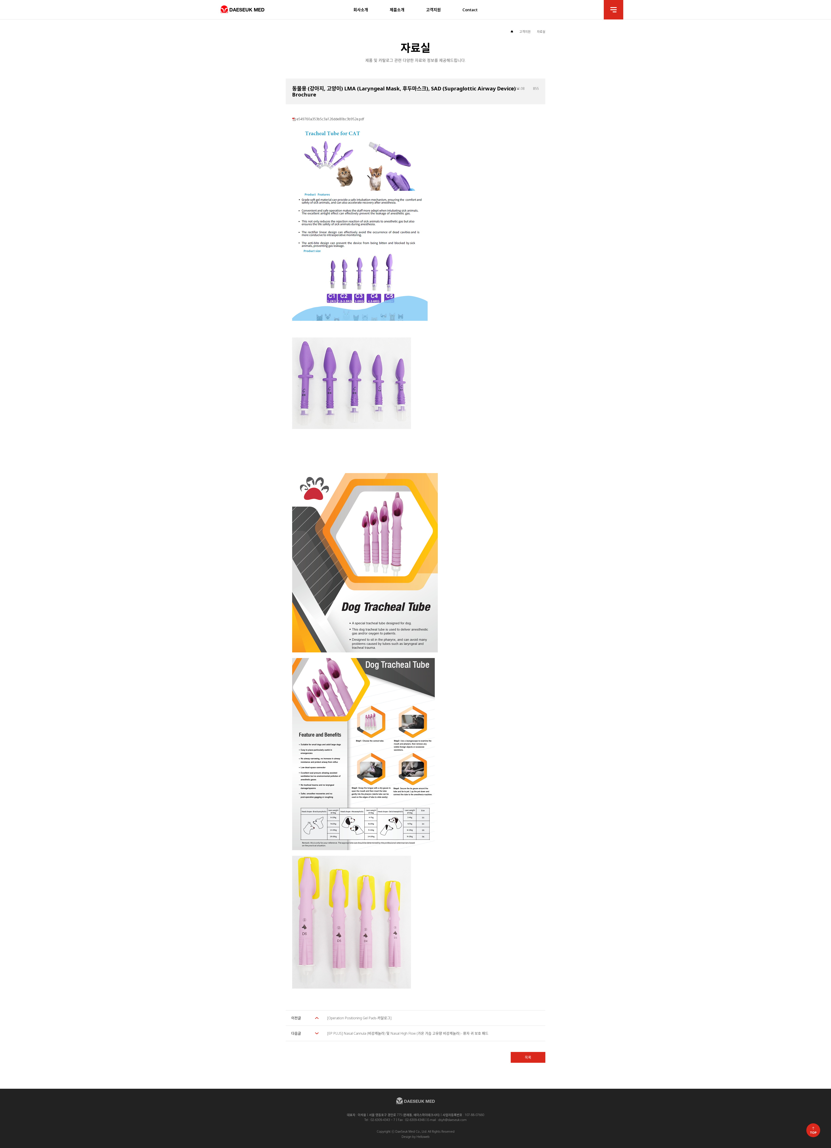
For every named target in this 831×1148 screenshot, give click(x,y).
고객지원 (525, 31)
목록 (528, 1057)
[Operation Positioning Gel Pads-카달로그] (359, 1018)
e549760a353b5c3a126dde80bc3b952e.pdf (330, 119)
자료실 (541, 31)
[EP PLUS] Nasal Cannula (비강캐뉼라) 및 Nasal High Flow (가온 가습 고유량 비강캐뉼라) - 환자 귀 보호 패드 (407, 1033)
